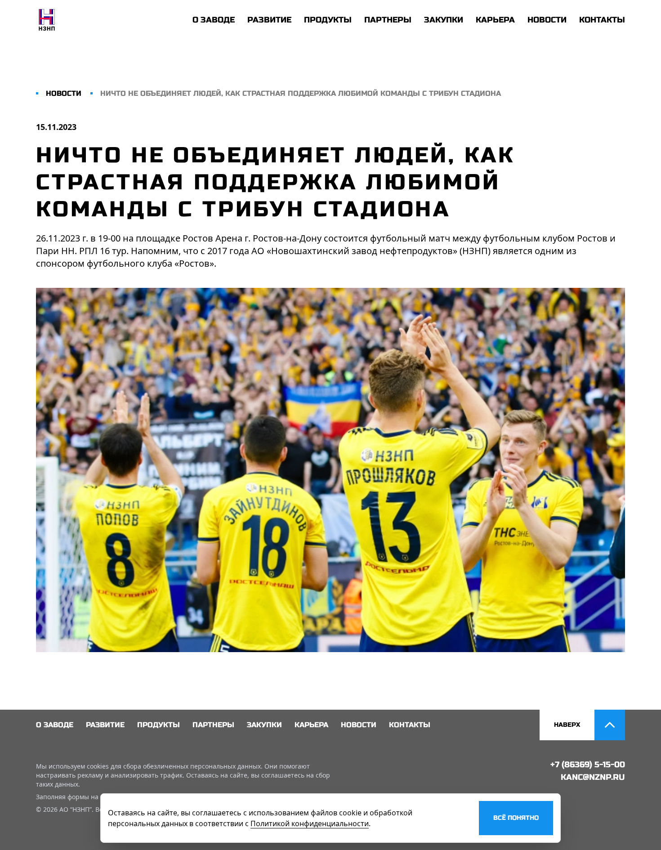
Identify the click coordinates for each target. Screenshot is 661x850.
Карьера (495, 20)
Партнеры (387, 20)
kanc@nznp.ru (593, 777)
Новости (547, 20)
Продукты (328, 20)
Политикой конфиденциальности (309, 823)
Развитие (269, 20)
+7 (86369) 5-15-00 (587, 764)
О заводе (213, 20)
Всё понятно (516, 818)
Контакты (602, 20)
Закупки (443, 20)
